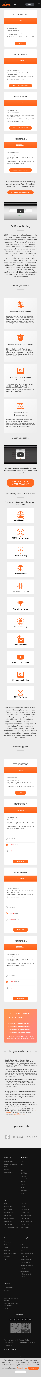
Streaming (23, 1191)
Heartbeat (23, 1179)
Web (21, 1164)
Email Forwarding (25, 1216)
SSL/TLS (23, 1182)
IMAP (22, 1193)
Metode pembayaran (26, 1265)
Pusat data (7, 1251)
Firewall (22, 1185)
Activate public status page (20, 192)
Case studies (24, 1248)
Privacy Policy (24, 1340)
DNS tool (23, 1268)
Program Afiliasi (8, 1287)
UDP (21, 1167)
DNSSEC (23, 1207)
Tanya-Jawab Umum (26, 1254)
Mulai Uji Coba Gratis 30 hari (20, 85)
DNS (21, 1161)
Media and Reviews (10, 1254)
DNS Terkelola (8, 1213)
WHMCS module (25, 1259)
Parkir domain (8, 1224)
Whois (6, 1308)
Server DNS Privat (26, 1221)
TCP (21, 1170)
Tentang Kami (8, 1242)
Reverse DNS (8, 1207)
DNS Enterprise (8, 1172)
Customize (20, 1372)
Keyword (23, 1176)
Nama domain (24, 1218)
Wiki (21, 1245)
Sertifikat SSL (8, 1221)
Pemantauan (24, 1157)
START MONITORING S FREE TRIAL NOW (20, 483)
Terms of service (10, 1340)
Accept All (33, 1368)
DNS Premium (8, 1161)
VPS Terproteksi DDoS (11, 1227)
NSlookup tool (24, 1277)
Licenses (9, 1345)
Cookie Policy (9, 1342)
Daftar (20, 43)
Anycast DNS (24, 1213)
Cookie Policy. (22, 1368)
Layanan (6, 1200)
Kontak (6, 1248)
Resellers (6, 1290)
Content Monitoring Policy (27, 1342)
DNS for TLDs (24, 1224)
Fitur (21, 1251)
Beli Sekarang (20, 861)
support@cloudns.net (19, 1114)
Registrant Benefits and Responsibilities (11, 1304)
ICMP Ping (23, 1173)
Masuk (30, 4)
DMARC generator (26, 1274)
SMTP (22, 1188)
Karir (5, 1259)
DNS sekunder (24, 1204)
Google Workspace (9, 1218)
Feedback (7, 1257)
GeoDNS (6, 1169)
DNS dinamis (8, 1204)
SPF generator (24, 1271)
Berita (5, 1245)
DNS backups (24, 1210)
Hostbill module (25, 1262)
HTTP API (23, 1257)
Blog (21, 1242)
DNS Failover (8, 1210)
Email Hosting (24, 1227)
